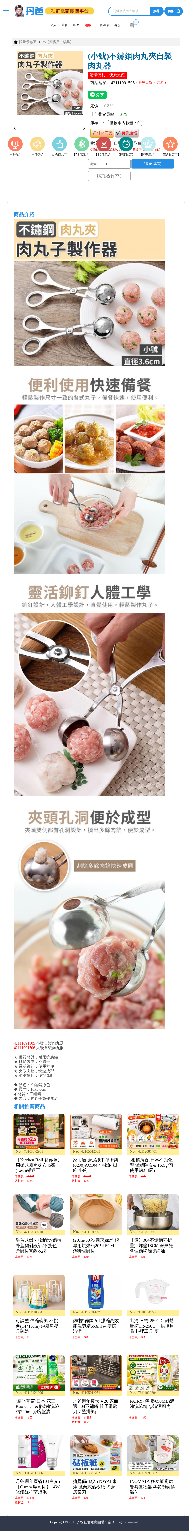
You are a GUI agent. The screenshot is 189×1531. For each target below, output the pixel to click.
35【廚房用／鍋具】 (57, 42)
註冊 (65, 25)
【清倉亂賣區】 (170, 154)
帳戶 (76, 25)
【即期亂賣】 (126, 154)
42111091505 (24, 1043)
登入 (53, 25)
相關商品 (104, 133)
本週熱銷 (15, 154)
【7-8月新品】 (81, 154)
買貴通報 (129, 133)
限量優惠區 (27, 42)
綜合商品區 (59, 154)
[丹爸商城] (52, 8)
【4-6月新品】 (103, 154)
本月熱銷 (37, 154)
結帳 (88, 25)
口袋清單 (102, 25)
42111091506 (24, 1048)
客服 (117, 25)
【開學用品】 (148, 154)
